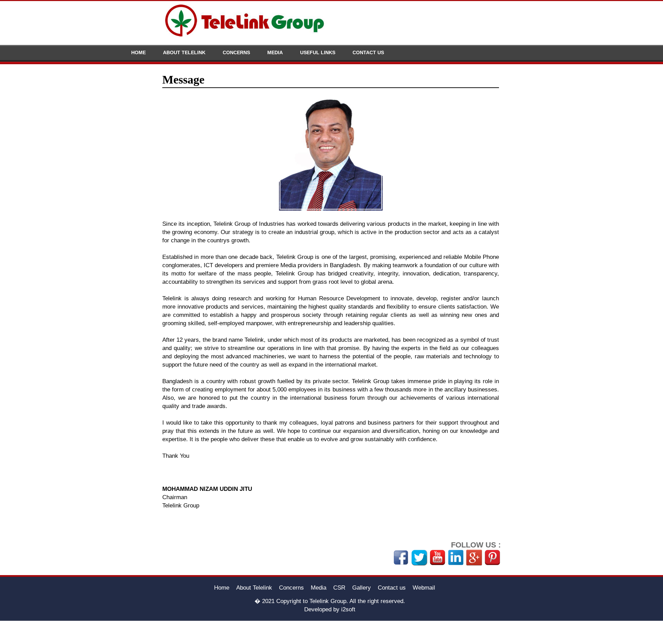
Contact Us (368, 52)
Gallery (361, 587)
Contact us (392, 587)
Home (138, 52)
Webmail (424, 587)
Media (275, 52)
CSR (339, 587)
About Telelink (184, 52)
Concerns (236, 52)
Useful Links (317, 52)
